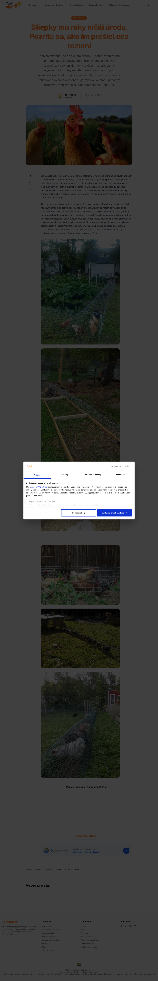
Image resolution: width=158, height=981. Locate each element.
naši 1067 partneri (39, 487)
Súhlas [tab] (37, 475)
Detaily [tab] (65, 474)
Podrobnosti (77, 513)
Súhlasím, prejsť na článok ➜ (114, 513)
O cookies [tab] (120, 474)
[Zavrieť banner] (121, 466)
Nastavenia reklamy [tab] (92, 474)
